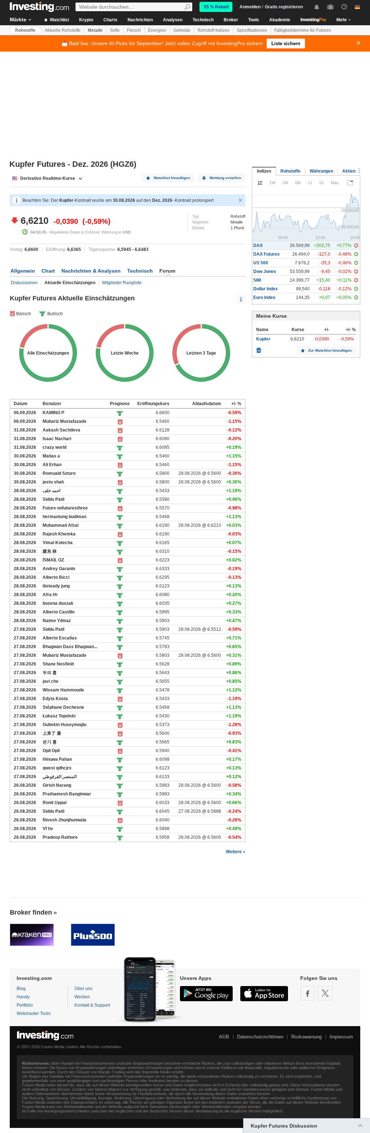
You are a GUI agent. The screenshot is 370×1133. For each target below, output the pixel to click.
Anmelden (250, 6)
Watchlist (59, 19)
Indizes (264, 171)
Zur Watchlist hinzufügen (330, 350)
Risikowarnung (306, 1036)
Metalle (95, 30)
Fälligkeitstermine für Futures (302, 30)
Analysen (172, 19)
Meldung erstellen (225, 178)
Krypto (86, 19)
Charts (110, 19)
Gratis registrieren (284, 6)
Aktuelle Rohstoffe (63, 30)
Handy (23, 996)
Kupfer (263, 339)
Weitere (234, 851)
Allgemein (22, 271)
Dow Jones (264, 271)
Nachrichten (140, 19)
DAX (258, 245)
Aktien (349, 171)
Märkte (18, 19)
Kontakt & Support (92, 1005)
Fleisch (134, 30)
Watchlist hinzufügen (172, 178)
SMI (257, 280)
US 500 (260, 262)
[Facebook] (307, 993)
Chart (48, 271)
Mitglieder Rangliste (122, 282)
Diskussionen (24, 282)
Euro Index (264, 297)
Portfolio (25, 1005)
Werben (82, 996)
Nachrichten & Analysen (91, 271)
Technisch (203, 19)
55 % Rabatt (216, 6)
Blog (21, 988)
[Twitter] (325, 993)
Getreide (181, 30)
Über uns (83, 988)
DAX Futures (266, 254)
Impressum (341, 1036)
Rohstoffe (25, 30)
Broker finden (31, 912)
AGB (224, 1036)
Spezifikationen (252, 30)
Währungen (321, 171)
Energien (157, 30)
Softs (115, 30)
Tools (253, 19)
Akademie (279, 19)
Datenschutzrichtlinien (260, 1036)
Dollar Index (265, 288)
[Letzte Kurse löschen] (258, 348)
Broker (231, 19)
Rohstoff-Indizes (213, 30)
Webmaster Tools (34, 1013)
